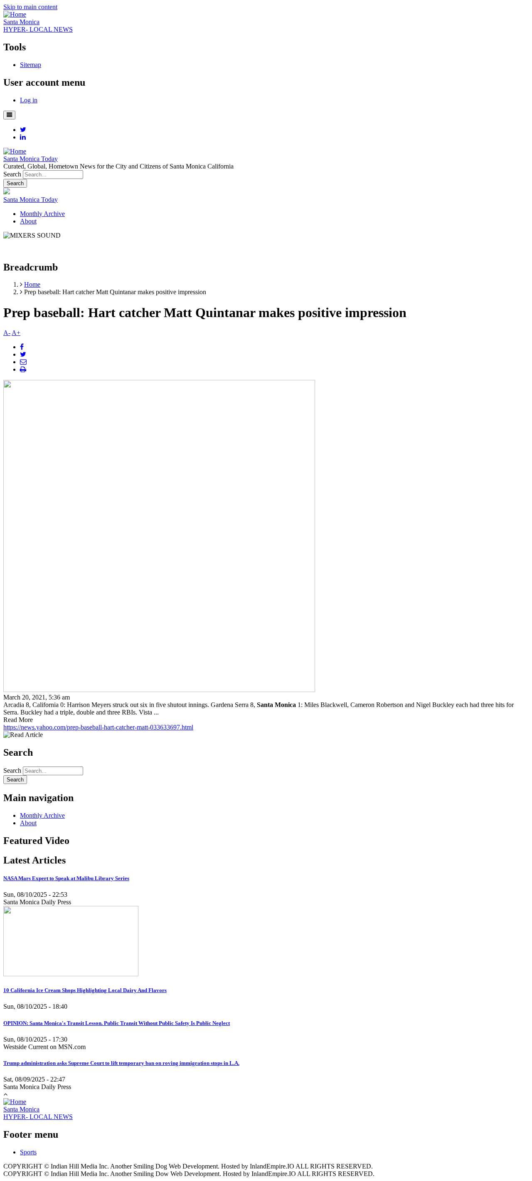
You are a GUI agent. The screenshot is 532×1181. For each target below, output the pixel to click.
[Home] (14, 14)
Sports (28, 1152)
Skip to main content (30, 6)
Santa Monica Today (30, 158)
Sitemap (30, 64)
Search (12, 174)
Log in (28, 100)
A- (6, 332)
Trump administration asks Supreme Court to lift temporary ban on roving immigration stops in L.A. (121, 1063)
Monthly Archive (42, 213)
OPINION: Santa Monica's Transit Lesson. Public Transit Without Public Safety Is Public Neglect (116, 1023)
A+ (16, 332)
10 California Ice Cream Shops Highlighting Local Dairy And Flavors (85, 990)
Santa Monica (21, 21)
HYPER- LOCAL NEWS (38, 29)
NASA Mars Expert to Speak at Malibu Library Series (66, 878)
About (28, 221)
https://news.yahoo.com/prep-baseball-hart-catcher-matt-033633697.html (98, 727)
